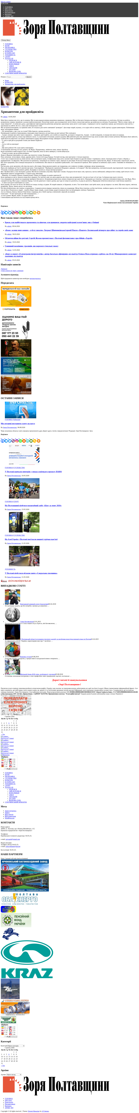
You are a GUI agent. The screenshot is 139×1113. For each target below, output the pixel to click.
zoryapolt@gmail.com (13, 839)
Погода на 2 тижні (7, 738)
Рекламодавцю (10, 12)
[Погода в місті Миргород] (14, 747)
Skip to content (5, 2)
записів (9, 814)
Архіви (3, 1074)
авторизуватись (35, 278)
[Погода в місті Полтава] (14, 736)
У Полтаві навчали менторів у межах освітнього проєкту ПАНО (33, 472)
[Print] (24, 210)
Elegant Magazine (33, 1111)
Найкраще (16, 419)
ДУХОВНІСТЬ (10, 55)
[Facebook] (2, 210)
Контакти (8, 14)
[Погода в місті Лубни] (14, 744)
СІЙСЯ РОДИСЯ (15, 62)
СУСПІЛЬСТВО (10, 49)
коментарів (10, 816)
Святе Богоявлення (26, 621)
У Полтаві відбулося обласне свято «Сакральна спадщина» (31, 573)
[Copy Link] (34, 210)
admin (5, 117)
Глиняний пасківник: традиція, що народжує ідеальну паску (31, 246)
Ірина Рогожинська (10, 427)
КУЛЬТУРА (9, 51)
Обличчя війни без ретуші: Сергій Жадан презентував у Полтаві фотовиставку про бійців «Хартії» (48, 238)
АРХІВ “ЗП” (9, 16)
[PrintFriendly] (27, 210)
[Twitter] (9, 210)
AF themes (45, 1111)
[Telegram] (6, 210)
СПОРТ (7, 57)
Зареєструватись (10, 811)
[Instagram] (17, 210)
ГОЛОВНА (9, 7)
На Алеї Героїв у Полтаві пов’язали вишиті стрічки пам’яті (31, 539)
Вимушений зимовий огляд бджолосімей (34, 604)
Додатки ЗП (9, 58)
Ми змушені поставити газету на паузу (18, 423)
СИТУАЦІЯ (13, 68)
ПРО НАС (8, 9)
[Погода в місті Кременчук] (14, 740)
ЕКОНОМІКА (10, 47)
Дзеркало (4, 269)
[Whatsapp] (20, 210)
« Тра (3, 734)
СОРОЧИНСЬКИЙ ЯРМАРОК (16, 73)
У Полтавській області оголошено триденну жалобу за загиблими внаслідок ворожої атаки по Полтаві (55, 639)
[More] (38, 210)
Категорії (4, 1046)
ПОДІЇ (7, 46)
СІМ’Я (11, 66)
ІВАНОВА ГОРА (15, 71)
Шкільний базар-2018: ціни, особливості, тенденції (38, 674)
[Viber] (13, 210)
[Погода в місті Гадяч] (14, 751)
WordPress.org (9, 818)
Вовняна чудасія (25, 657)
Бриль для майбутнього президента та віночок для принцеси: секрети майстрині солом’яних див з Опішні (52, 222)
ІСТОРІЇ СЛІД (10, 53)
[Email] (31, 210)
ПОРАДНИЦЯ (14, 64)
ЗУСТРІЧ (12, 69)
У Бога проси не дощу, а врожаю (12, 271)
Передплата (9, 11)
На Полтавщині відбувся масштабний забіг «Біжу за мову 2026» (33, 505)
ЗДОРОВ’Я (13, 60)
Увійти (7, 813)
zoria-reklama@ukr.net (13, 846)
